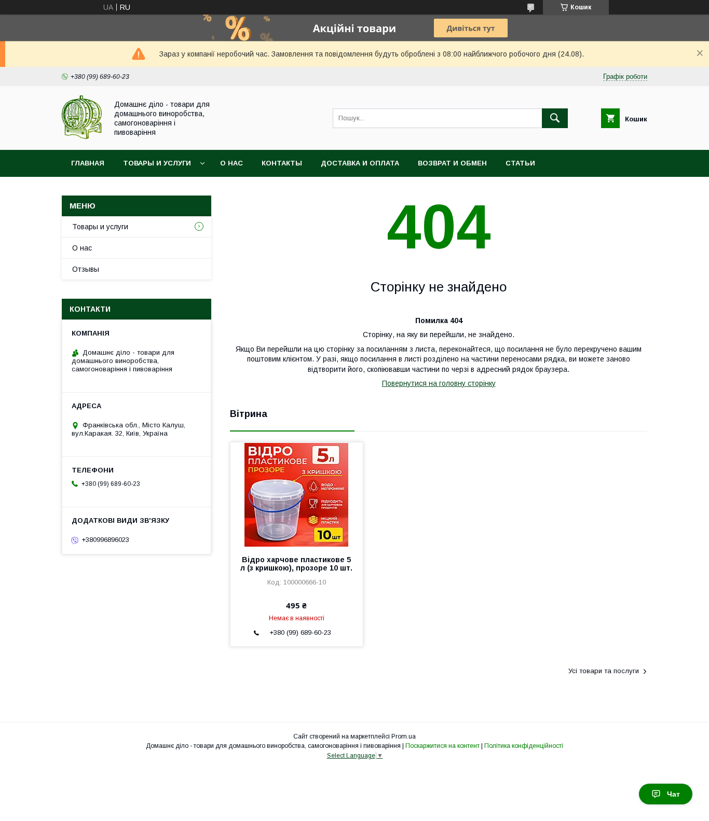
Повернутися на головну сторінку (439, 383)
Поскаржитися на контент (442, 745)
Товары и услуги (157, 163)
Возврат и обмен (452, 163)
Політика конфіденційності (523, 745)
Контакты (282, 163)
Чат (673, 794)
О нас (231, 163)
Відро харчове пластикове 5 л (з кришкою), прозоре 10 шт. (296, 563)
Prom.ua (403, 736)
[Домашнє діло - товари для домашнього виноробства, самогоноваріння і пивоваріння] (82, 136)
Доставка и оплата (360, 163)
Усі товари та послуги (603, 671)
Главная (87, 163)
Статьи (520, 163)
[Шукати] (555, 118)
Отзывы (85, 269)
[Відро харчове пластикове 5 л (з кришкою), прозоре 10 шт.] (296, 494)
